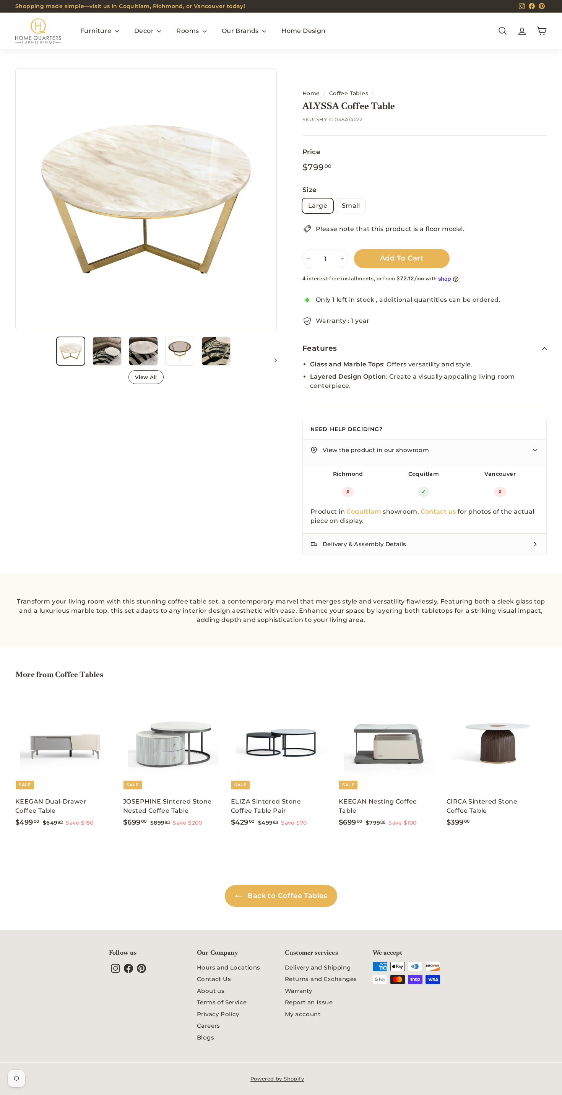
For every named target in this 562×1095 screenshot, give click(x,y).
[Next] (272, 360)
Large (317, 205)
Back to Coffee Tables (286, 896)
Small (351, 205)
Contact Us (214, 979)
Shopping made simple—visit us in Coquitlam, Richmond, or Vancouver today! (130, 6)
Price (311, 152)
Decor (144, 30)
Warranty (298, 990)
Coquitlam (423, 473)
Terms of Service (222, 1002)
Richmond (348, 473)
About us (210, 990)
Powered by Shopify (277, 1078)
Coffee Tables (348, 93)
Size (309, 190)
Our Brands (241, 30)
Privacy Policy (218, 1014)
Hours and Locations (228, 967)
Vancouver (500, 473)
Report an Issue (309, 1002)
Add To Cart (402, 258)
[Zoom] (146, 199)
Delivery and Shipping (318, 967)
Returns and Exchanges (321, 979)
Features (319, 348)
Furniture (96, 30)
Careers (208, 1025)
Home (311, 93)
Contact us (438, 511)
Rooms (188, 30)
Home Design (303, 30)
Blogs (205, 1037)
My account (302, 1014)
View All (146, 377)
